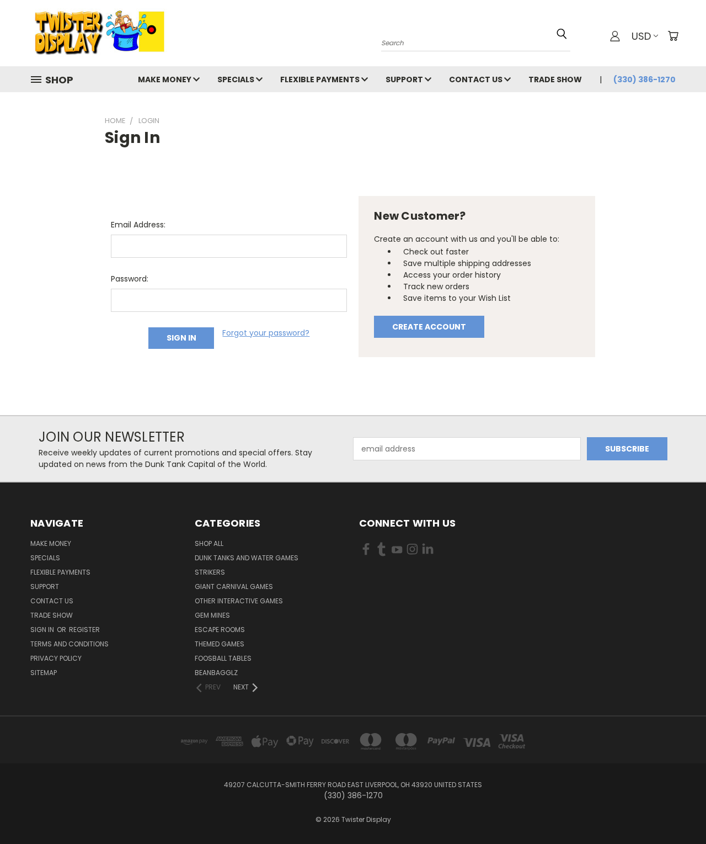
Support (405, 79)
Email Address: (138, 224)
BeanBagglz (216, 672)
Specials (236, 79)
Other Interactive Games (239, 601)
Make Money (165, 79)
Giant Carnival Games (234, 586)
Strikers (210, 572)
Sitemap (43, 672)
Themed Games (219, 644)
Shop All (209, 543)
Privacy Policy (56, 658)
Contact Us (476, 79)
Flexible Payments (320, 79)
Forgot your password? (265, 332)
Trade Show (555, 79)
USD (641, 36)
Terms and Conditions (69, 644)
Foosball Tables (223, 658)
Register (84, 629)
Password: (129, 278)
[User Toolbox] (615, 35)
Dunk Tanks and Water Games (246, 557)
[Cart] (672, 35)
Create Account (429, 326)
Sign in (43, 629)
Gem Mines (212, 615)
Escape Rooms (220, 629)
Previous (677, 809)
